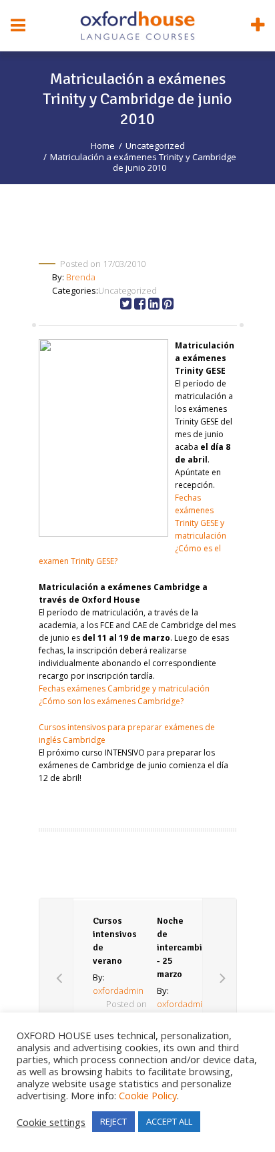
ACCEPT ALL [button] (169, 1121)
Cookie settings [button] (51, 1122)
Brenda (80, 277)
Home (103, 145)
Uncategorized (155, 145)
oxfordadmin (118, 990)
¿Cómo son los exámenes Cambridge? (111, 701)
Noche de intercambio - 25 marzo (182, 947)
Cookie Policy (148, 1095)
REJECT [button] (113, 1121)
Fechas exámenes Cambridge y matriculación (124, 688)
